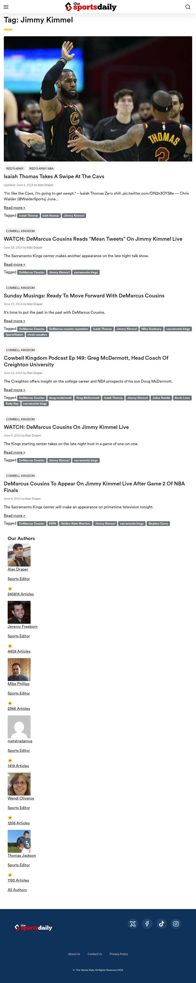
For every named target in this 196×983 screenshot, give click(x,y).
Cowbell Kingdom (20, 231)
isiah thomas (51, 215)
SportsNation (14, 334)
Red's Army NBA (41, 168)
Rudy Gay (12, 403)
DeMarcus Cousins (31, 272)
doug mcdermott (60, 397)
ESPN (52, 523)
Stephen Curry (158, 523)
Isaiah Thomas (28, 215)
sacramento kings (86, 272)
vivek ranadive (37, 334)
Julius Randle (161, 397)
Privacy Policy (119, 954)
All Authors (17, 890)
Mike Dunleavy (152, 329)
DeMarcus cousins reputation (68, 329)
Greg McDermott (87, 397)
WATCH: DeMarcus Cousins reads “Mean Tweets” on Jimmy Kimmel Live (93, 239)
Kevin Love (182, 397)
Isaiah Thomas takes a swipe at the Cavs (54, 176)
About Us (74, 954)
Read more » (14, 208)
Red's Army (15, 168)
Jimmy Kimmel (74, 215)
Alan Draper (46, 185)
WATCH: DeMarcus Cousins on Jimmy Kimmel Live (66, 427)
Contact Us (95, 954)
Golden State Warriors (75, 523)
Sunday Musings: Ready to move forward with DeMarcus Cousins (84, 295)
